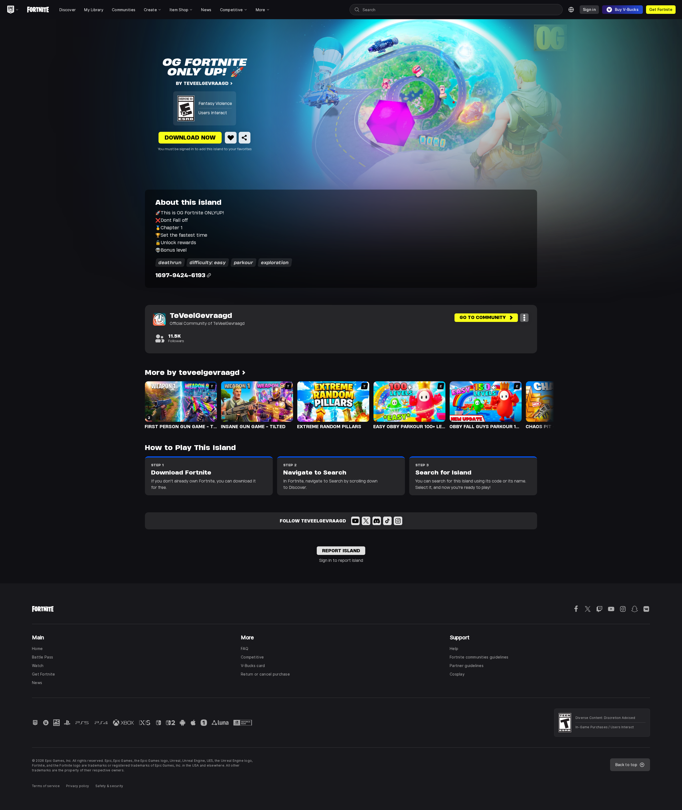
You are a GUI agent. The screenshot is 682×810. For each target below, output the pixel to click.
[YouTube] (355, 521)
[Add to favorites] (231, 138)
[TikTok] (387, 521)
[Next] (540, 405)
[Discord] (376, 521)
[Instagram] (398, 521)
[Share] (244, 138)
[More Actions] (524, 317)
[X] (366, 521)
